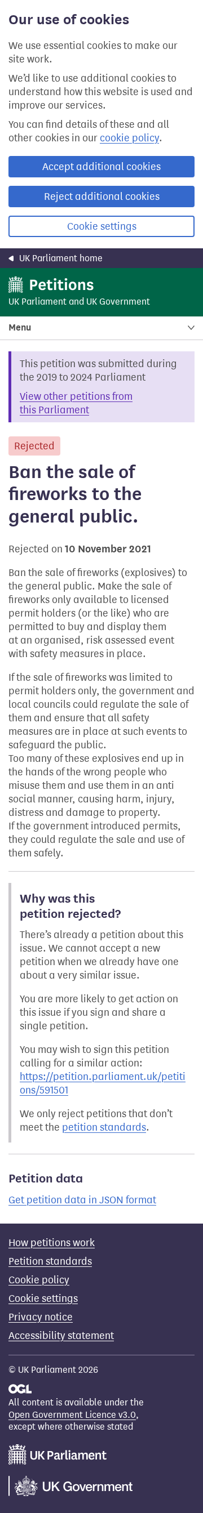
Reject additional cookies (102, 196)
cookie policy (129, 138)
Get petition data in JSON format (82, 1200)
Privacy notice (40, 1317)
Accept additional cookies (101, 166)
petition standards (104, 1127)
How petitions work (51, 1243)
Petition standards (50, 1261)
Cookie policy (38, 1280)
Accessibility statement (61, 1335)
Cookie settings (101, 226)
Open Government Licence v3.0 (72, 1414)
